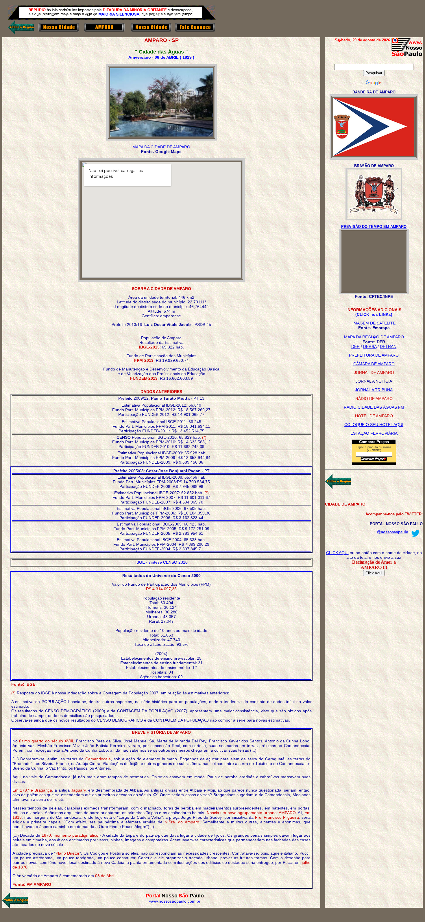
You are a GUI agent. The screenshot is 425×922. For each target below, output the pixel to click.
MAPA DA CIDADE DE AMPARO (161, 147)
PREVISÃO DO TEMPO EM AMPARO (373, 226)
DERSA (369, 346)
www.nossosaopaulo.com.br (174, 901)
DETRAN (388, 346)
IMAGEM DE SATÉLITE (374, 323)
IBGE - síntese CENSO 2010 (161, 562)
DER (355, 346)
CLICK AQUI (337, 552)
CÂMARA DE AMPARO (374, 364)
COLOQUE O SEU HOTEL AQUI (373, 424)
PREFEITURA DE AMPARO (374, 355)
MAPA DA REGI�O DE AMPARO (374, 337)
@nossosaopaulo (392, 532)
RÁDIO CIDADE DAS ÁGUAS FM (374, 407)
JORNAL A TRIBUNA (374, 390)
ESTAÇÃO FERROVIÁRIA (374, 433)
